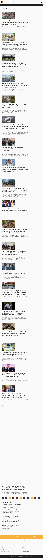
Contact (23, 549)
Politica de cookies (25, 551)
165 (35, 498)
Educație (2, 547)
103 (17, 498)
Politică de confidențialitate (5, 551)
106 (28, 498)
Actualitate (2, 540)
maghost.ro (30, 556)
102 (13, 498)
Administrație (3, 542)
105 (24, 498)
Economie (24, 542)
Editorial (23, 547)
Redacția (2, 549)
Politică (23, 540)
